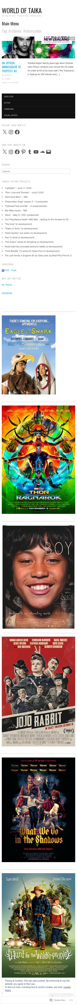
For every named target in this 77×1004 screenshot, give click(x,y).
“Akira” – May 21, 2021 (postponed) (22, 214)
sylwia (7, 78)
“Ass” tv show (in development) (19, 237)
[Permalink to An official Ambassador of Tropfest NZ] (38, 48)
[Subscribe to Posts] (3, 270)
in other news (68, 38)
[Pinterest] (23, 152)
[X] (5, 132)
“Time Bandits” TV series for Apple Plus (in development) (32, 250)
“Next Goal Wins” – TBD (16, 196)
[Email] (48, 152)
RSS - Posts (10, 270)
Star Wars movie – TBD (16, 210)
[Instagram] (11, 132)
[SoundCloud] (42, 152)
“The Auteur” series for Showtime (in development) (29, 241)
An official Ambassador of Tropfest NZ (11, 67)
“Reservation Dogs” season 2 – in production (26, 201)
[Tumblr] (30, 152)
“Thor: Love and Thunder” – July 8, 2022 (24, 192)
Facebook (7, 293)
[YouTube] (36, 152)
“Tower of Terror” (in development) (21, 228)
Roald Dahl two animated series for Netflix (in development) (33, 246)
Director (8, 96)
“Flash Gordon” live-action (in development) (26, 232)
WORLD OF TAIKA (22, 10)
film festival (57, 38)
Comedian (9, 109)
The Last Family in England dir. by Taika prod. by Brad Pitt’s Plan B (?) (38, 255)
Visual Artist (11, 115)
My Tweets (7, 284)
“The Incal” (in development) (18, 223)
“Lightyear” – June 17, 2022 (18, 187)
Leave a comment (10, 82)
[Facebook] (17, 132)
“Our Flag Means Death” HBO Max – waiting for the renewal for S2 (37, 219)
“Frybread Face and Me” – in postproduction (26, 205)
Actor (7, 103)
